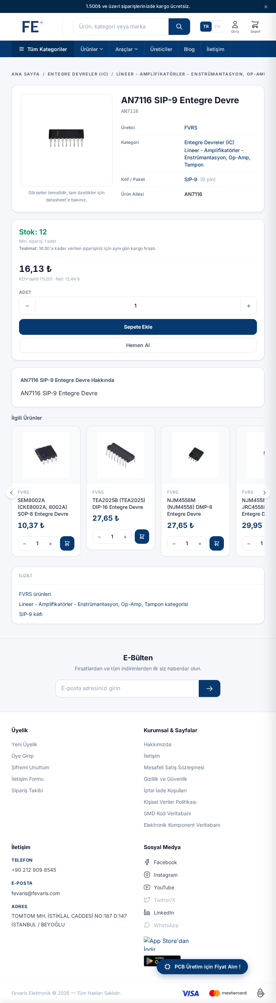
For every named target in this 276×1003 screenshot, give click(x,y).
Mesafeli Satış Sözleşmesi (174, 767)
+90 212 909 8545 (34, 870)
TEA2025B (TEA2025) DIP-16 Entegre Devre (118, 503)
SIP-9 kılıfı (30, 614)
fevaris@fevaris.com (36, 893)
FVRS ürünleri (35, 594)
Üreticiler (161, 49)
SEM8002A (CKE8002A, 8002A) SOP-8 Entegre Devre (43, 507)
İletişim (215, 49)
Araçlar (124, 49)
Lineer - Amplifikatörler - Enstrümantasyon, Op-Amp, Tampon (217, 157)
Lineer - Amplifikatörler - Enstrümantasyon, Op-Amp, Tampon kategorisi (103, 604)
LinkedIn (164, 912)
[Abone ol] (209, 688)
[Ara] (179, 26)
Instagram (166, 875)
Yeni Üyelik (24, 744)
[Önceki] (11, 492)
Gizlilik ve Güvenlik (165, 779)
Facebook (165, 862)
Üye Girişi (22, 756)
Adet (25, 292)
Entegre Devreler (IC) (209, 142)
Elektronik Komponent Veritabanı (182, 825)
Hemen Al (138, 345)
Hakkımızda (157, 744)
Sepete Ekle (138, 327)
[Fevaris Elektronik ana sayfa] (32, 26)
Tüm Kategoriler (47, 49)
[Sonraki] (264, 492)
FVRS (190, 127)
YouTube (164, 887)
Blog (189, 49)
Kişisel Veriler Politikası (170, 802)
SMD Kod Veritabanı (167, 813)
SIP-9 (190, 179)
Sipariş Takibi (27, 790)
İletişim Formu (27, 779)
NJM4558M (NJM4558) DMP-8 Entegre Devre (189, 507)
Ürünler (89, 49)
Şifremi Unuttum (30, 767)
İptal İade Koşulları (165, 790)
